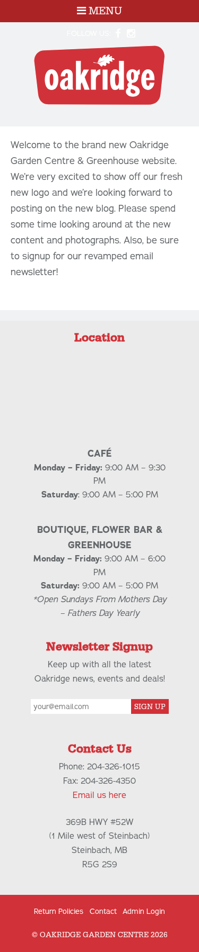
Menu (104, 11)
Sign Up (150, 707)
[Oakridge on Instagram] (131, 34)
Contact (103, 911)
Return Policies (58, 911)
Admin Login (144, 911)
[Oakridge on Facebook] (118, 34)
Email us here (99, 795)
